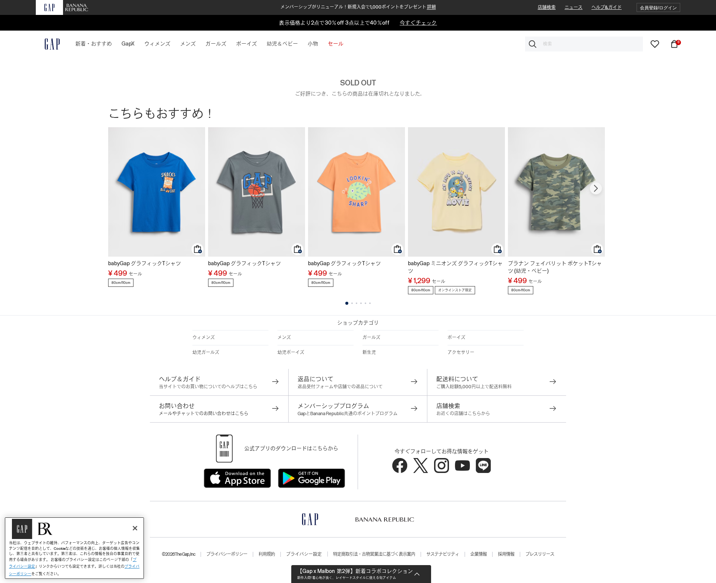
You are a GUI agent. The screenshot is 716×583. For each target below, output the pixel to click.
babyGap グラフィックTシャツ (144, 263)
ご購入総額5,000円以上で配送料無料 (474, 386)
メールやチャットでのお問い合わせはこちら (203, 413)
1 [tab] (346, 303)
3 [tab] (356, 303)
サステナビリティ (442, 554)
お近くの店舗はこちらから (463, 413)
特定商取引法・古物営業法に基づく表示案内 (374, 554)
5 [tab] (365, 303)
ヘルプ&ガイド (606, 7)
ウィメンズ (203, 337)
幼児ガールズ (205, 352)
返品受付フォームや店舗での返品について (340, 386)
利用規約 (266, 554)
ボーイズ (456, 337)
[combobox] (584, 44)
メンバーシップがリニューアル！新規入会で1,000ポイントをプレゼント (358, 7)
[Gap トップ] (48, 44)
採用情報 (506, 554)
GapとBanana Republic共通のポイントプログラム (348, 413)
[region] (74, 548)
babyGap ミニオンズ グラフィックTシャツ (455, 267)
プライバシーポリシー (226, 554)
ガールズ (371, 337)
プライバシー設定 (304, 554)
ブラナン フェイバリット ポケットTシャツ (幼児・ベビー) (555, 267)
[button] (658, 7)
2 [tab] (352, 303)
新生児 (369, 352)
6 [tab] (370, 303)
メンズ (284, 337)
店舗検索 (547, 7)
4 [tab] (361, 303)
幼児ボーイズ (290, 352)
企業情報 (478, 554)
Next (596, 188)
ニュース (573, 7)
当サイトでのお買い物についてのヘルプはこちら (208, 386)
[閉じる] (135, 528)
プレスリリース (539, 554)
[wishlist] (654, 44)
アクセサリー (461, 352)
